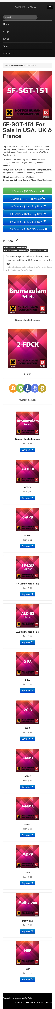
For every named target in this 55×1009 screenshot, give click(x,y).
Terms (6, 46)
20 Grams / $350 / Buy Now (26, 214)
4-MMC (27, 824)
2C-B (27, 728)
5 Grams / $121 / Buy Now (26, 199)
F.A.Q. (6, 38)
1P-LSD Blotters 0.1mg (27, 583)
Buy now (26, 449)
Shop (6, 31)
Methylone (27, 920)
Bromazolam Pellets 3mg (27, 439)
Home (6, 24)
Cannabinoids (18, 65)
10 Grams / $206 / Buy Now (26, 206)
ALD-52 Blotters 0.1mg (27, 631)
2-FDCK (27, 487)
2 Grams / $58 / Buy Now (26, 191)
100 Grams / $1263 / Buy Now (27, 229)
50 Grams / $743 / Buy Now (26, 221)
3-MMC (27, 776)
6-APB (27, 535)
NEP (28, 968)
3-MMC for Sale (25, 7)
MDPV (28, 872)
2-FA (27, 679)
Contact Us (9, 53)
